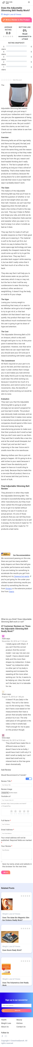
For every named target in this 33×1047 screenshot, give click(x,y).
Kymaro (9, 589)
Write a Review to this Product (18, 20)
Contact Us (20, 1027)
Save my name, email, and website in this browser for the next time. (17, 865)
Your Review (6, 846)
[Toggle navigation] (29, 2)
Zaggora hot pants (21, 576)
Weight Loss (6, 1023)
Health (4, 1020)
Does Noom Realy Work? (12, 950)
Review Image (6, 789)
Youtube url (6, 796)
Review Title (6, 781)
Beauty (19, 1020)
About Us (5, 1027)
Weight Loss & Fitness (12, 14)
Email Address (7, 830)
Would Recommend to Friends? (13, 775)
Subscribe (17, 1010)
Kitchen (19, 1023)
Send (6, 872)
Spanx (11, 592)
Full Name (6, 821)
